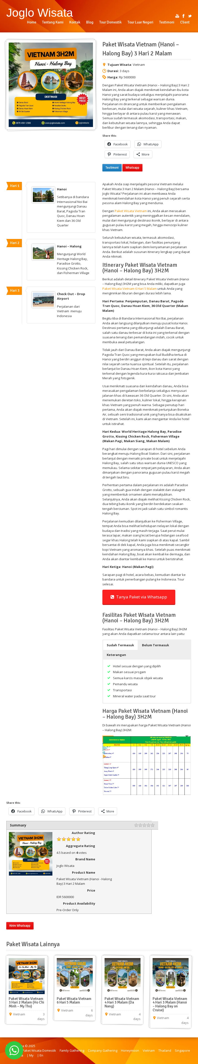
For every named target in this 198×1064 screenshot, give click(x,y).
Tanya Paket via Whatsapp (140, 597)
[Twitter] (190, 16)
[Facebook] (183, 16)
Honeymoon (130, 1050)
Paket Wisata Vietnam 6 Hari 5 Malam (129, 288)
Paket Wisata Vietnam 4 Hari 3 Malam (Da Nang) (122, 1002)
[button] (120, 645)
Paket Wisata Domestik (39, 1050)
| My (30, 1055)
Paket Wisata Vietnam (131, 211)
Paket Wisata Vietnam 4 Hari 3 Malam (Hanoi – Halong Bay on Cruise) (170, 1004)
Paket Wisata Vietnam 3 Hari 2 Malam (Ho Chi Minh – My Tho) (26, 1002)
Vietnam (149, 1050)
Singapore (182, 1050)
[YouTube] (177, 16)
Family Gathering (72, 1050)
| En (40, 1055)
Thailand (164, 1050)
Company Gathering (102, 1050)
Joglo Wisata (39, 12)
